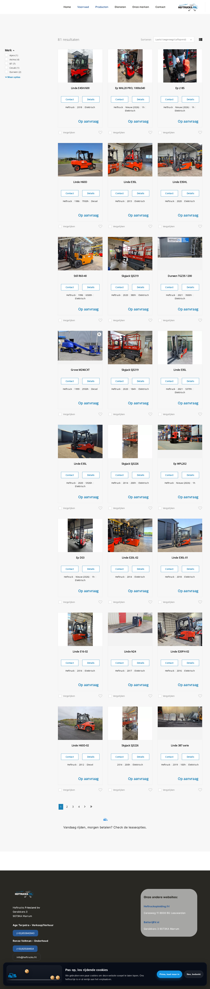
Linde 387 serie (180, 745)
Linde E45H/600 (80, 88)
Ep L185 (180, 88)
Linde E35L (130, 182)
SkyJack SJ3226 (130, 463)
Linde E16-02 (80, 651)
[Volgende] (85, 807)
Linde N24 (130, 651)
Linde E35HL (180, 182)
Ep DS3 (80, 557)
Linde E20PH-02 (180, 651)
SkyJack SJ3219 (130, 276)
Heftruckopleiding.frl (157, 906)
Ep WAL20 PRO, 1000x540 (130, 88)
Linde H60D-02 (80, 745)
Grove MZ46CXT (80, 369)
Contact (70, 99)
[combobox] (174, 39)
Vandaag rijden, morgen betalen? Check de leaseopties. (105, 827)
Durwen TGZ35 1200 (180, 276)
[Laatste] (91, 807)
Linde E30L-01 (180, 557)
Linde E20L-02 (130, 557)
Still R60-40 (80, 276)
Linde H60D (80, 182)
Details (91, 99)
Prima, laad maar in (169, 974)
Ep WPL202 (179, 463)
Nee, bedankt (194, 974)
